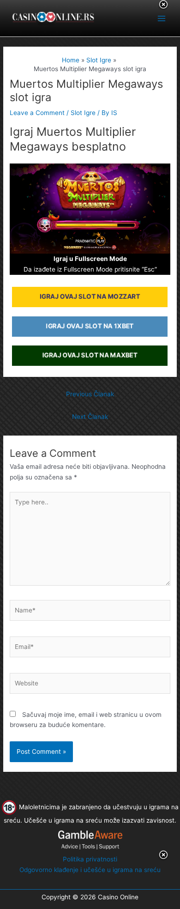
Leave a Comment (37, 112)
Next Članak (90, 416)
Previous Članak (90, 394)
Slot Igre (83, 112)
